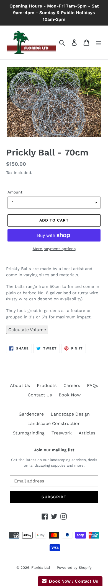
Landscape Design (70, 414)
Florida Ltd (40, 567)
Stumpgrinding (29, 433)
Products (46, 385)
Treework (62, 433)
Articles (87, 433)
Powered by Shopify (74, 567)
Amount (14, 192)
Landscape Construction (54, 423)
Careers (71, 385)
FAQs (92, 385)
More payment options (54, 249)
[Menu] (98, 42)
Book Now (70, 395)
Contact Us (40, 395)
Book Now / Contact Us (72, 581)
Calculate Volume (27, 329)
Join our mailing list (54, 449)
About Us (20, 385)
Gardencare (31, 414)
